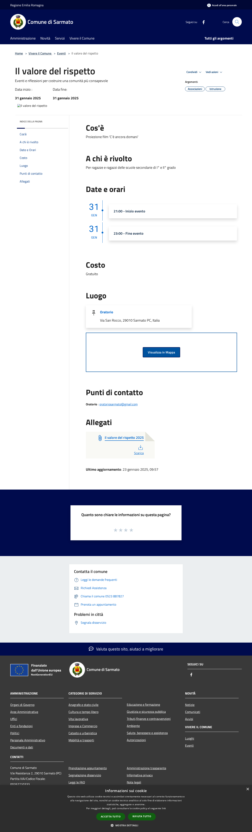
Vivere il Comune (40, 53)
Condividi (192, 72)
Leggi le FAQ (77, 782)
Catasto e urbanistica (83, 733)
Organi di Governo (22, 704)
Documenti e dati (21, 747)
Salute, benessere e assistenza (147, 733)
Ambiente (133, 725)
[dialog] (126, 808)
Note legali (134, 782)
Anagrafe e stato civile (83, 704)
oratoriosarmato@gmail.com (118, 404)
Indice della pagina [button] (31, 121)
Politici (14, 733)
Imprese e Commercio (83, 726)
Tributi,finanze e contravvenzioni (149, 718)
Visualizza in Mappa (161, 352)
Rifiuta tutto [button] (141, 816)
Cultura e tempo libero (83, 711)
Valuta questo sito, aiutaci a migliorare (129, 649)
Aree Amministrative (24, 711)
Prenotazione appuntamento (88, 768)
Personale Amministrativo (27, 740)
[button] (126, 825)
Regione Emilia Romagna (27, 5)
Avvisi (189, 719)
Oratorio (106, 312)
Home (19, 53)
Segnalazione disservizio (85, 775)
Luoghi (189, 738)
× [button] (247, 789)
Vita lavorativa (78, 719)
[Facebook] (202, 21)
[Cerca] (237, 22)
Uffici (13, 719)
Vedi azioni (212, 72)
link (164, 808)
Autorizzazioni (136, 740)
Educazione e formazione (143, 704)
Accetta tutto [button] (111, 816)
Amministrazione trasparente (146, 768)
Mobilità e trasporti (81, 740)
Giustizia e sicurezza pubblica (146, 711)
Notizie (190, 704)
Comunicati (192, 711)
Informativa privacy (140, 775)
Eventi (61, 53)
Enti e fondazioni (21, 726)
